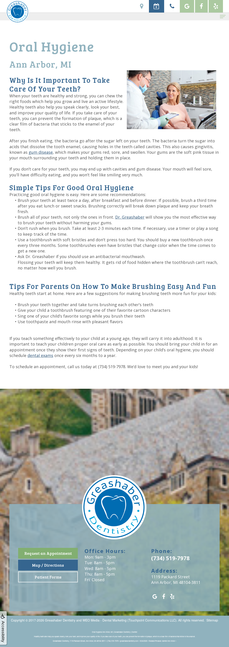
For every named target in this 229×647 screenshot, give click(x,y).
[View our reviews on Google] (187, 6)
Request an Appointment (48, 553)
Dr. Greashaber (129, 217)
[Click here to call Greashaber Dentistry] (172, 6)
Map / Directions (48, 565)
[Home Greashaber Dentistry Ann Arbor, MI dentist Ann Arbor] (114, 511)
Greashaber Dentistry (60, 620)
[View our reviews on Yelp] (216, 6)
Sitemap (212, 620)
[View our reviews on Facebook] (201, 6)
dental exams (40, 355)
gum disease (41, 152)
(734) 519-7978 (111, 366)
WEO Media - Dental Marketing (105, 620)
